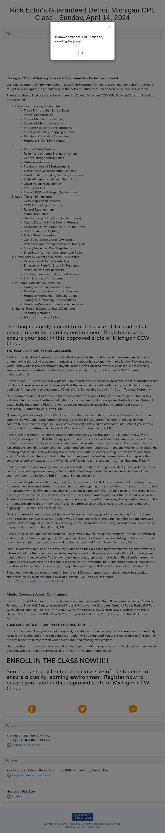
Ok (82, 53)
